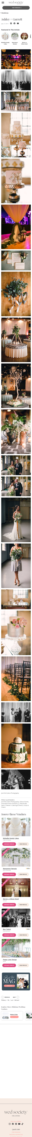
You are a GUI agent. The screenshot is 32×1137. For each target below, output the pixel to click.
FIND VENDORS (16, 7)
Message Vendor (9, 844)
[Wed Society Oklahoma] (16, 3)
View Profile (23, 844)
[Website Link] (16, 1117)
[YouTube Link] (19, 1124)
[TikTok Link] (22, 1124)
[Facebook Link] (12, 1124)
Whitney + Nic (5, 1000)
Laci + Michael (15, 1000)
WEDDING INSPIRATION (16, 1134)
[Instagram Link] (9, 1124)
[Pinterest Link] (16, 1124)
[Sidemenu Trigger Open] (3, 2)
